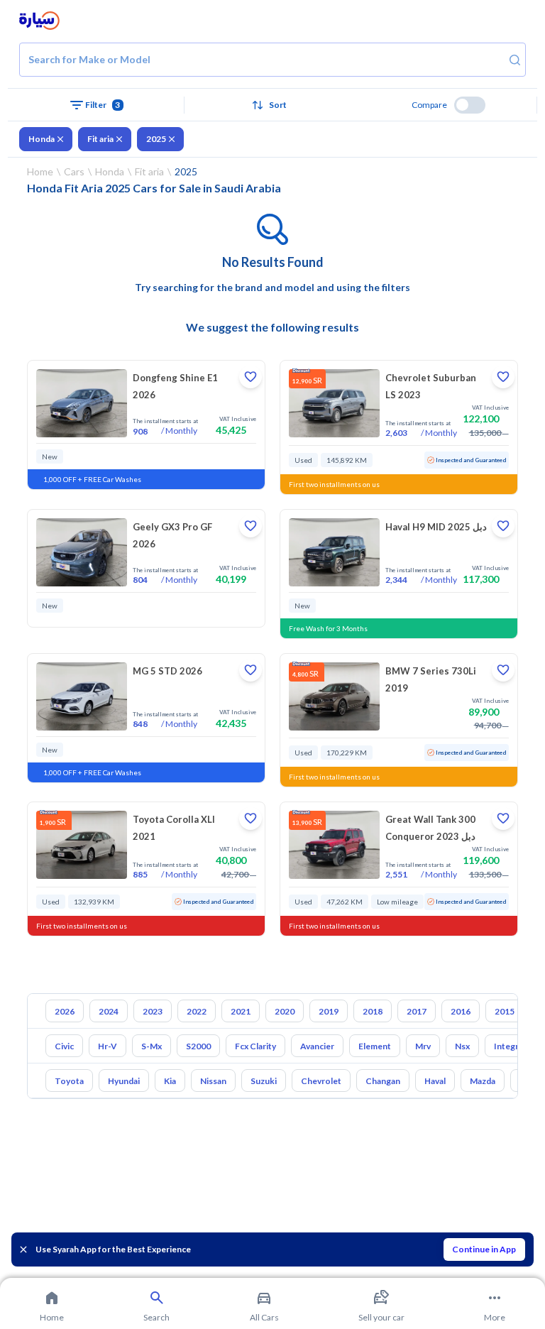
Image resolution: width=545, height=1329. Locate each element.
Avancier (317, 1046)
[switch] (469, 105)
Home (40, 171)
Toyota (69, 1081)
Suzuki (264, 1081)
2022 (197, 1011)
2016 (460, 1011)
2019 (328, 1011)
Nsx (462, 1046)
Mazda (482, 1081)
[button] (273, 105)
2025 (156, 138)
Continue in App (484, 1249)
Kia (170, 1081)
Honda (41, 138)
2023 (153, 1011)
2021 (241, 1011)
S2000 (198, 1046)
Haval (435, 1081)
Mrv (423, 1046)
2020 (284, 1011)
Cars (74, 171)
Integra (508, 1046)
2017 (416, 1011)
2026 (65, 1011)
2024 (109, 1011)
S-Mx (151, 1046)
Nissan (213, 1081)
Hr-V (107, 1046)
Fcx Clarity (255, 1046)
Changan (382, 1081)
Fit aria (100, 138)
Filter (103, 104)
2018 (372, 1011)
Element (374, 1046)
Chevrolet (321, 1081)
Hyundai (124, 1081)
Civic (64, 1046)
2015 (504, 1011)
